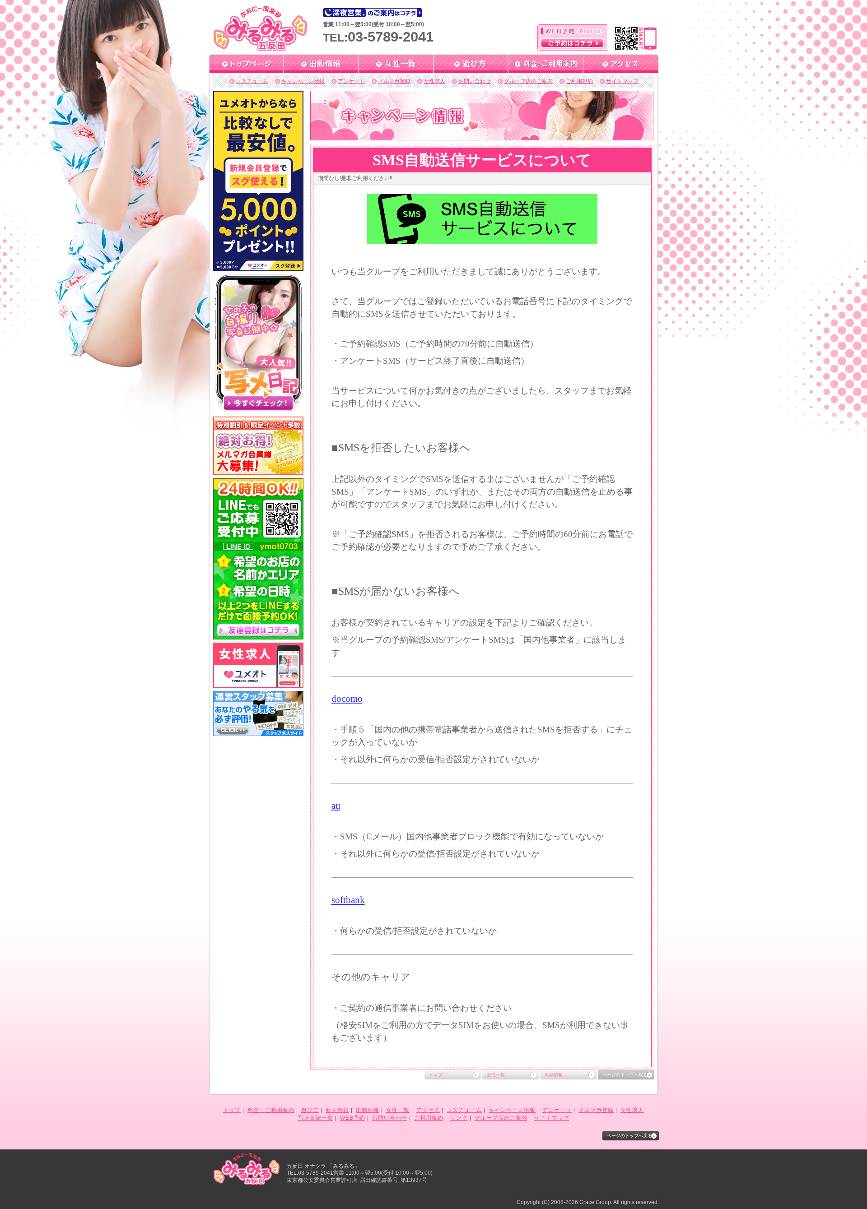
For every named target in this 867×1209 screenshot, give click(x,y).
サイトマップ (622, 81)
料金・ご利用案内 (270, 1110)
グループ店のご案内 (528, 81)
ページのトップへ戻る (625, 1074)
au (335, 805)
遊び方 (310, 1110)
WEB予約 (352, 1118)
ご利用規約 (579, 81)
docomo (347, 698)
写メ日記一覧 (315, 1118)
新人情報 (337, 1110)
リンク (459, 1118)
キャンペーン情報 (303, 81)
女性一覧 (496, 1074)
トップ (436, 1074)
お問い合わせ (474, 81)
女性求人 (434, 81)
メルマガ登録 (394, 81)
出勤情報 (554, 1074)
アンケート (351, 81)
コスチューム (252, 81)
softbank (348, 899)
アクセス (428, 1110)
